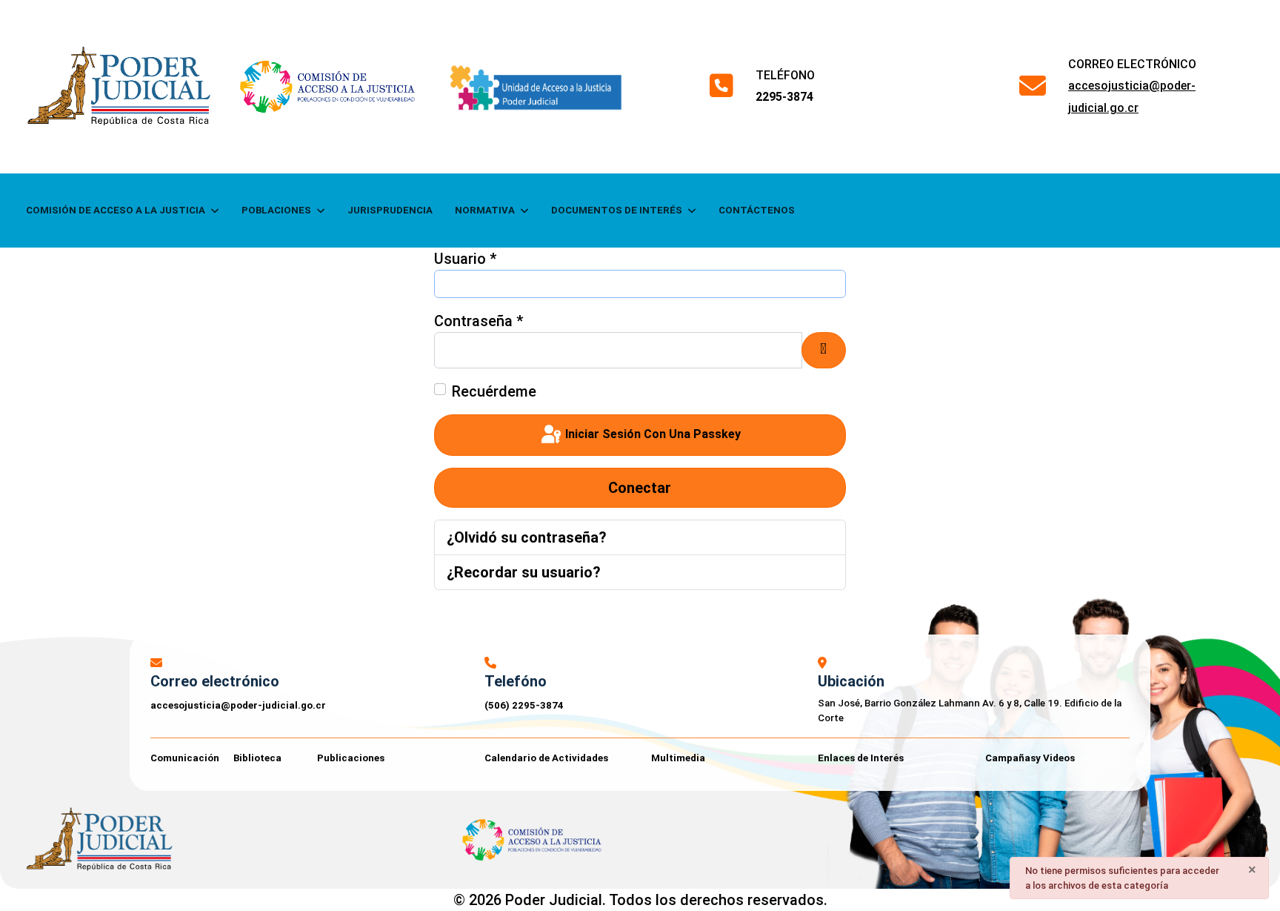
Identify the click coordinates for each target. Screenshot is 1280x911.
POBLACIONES (276, 210)
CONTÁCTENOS (757, 210)
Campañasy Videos (1030, 757)
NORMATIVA (485, 210)
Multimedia (678, 757)
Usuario (465, 259)
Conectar (639, 488)
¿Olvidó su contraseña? (527, 537)
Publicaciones (350, 757)
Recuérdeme (494, 391)
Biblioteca (257, 757)
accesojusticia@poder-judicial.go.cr (238, 705)
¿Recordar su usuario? (524, 572)
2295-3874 (784, 97)
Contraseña (478, 321)
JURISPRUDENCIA (390, 210)
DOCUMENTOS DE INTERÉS (616, 210)
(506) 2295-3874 (524, 705)
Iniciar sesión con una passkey (651, 434)
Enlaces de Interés (861, 757)
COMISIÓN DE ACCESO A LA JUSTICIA (115, 210)
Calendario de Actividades (546, 757)
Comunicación (184, 757)
